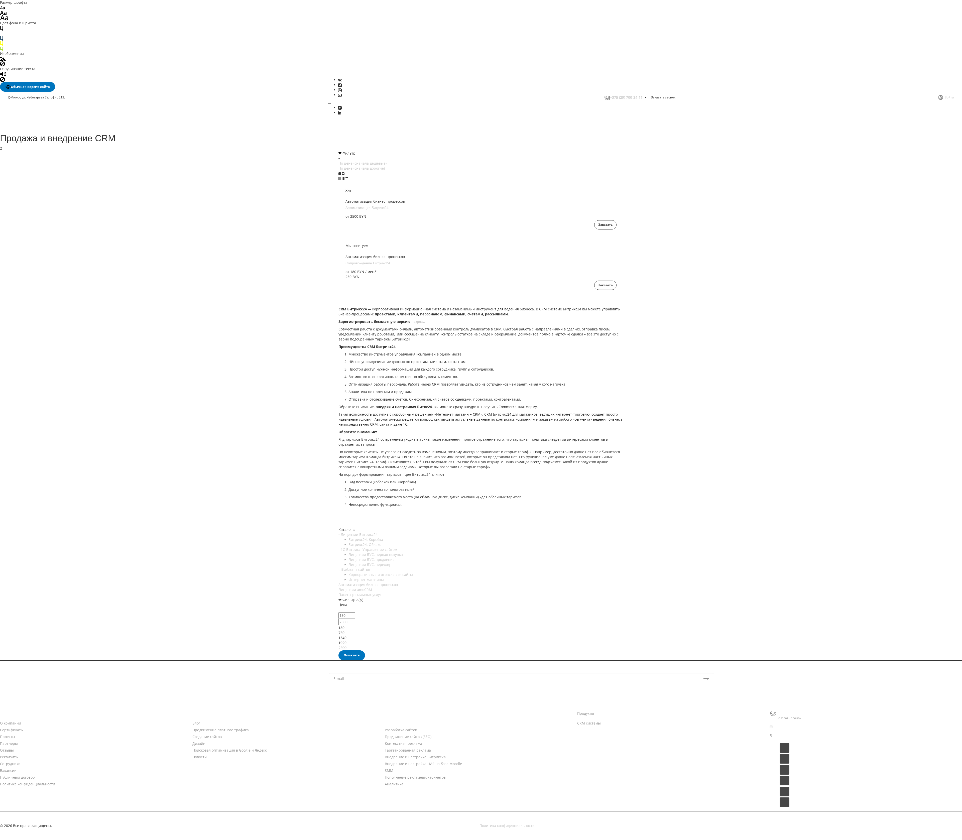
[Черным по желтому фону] (1, 43)
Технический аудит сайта (32, 297)
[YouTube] (340, 94)
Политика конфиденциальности (27, 784)
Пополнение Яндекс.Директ (34, 217)
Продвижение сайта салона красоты (41, 439)
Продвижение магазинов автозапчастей (45, 424)
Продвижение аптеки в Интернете (40, 409)
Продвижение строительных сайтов (41, 464)
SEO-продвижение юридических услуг (43, 379)
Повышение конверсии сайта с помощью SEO (46, 268)
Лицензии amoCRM (355, 589)
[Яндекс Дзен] (340, 107)
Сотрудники (10, 763)
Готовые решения (592, 742)
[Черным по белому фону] (1, 28)
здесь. (419, 321)
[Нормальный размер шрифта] (3, 12)
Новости (199, 713)
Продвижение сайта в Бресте (35, 329)
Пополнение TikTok (26, 202)
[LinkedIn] (339, 112)
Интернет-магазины (366, 579)
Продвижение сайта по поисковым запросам (49, 281)
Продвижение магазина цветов (37, 419)
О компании (10, 723)
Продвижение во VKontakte (33, 255)
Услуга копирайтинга (28, 319)
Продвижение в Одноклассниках (38, 250)
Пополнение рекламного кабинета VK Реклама (42, 210)
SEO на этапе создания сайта (35, 308)
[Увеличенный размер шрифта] (4, 17)
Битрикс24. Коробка (365, 539)
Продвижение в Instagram (32, 239)
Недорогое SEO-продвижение (35, 261)
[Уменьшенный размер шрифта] (2, 7)
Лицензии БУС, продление (371, 559)
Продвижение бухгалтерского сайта (41, 414)
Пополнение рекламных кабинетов (41, 173)
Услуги (390, 713)
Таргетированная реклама (33, 152)
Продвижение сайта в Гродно (35, 344)
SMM (15, 168)
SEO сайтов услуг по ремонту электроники (46, 374)
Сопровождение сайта (29, 287)
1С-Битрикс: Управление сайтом (368, 549)
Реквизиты (9, 757)
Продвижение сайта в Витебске (37, 334)
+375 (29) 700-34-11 (626, 97)
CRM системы (589, 723)
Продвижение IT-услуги (30, 404)
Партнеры (9, 743)
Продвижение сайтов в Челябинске (40, 354)
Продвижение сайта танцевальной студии (46, 444)
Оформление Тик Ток (28, 223)
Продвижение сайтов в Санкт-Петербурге (46, 349)
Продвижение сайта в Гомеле (35, 339)
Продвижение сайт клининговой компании (47, 434)
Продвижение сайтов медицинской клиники (48, 449)
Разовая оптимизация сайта (34, 303)
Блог (196, 723)
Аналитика (20, 178)
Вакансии (8, 770)
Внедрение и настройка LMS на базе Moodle (49, 162)
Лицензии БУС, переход (369, 564)
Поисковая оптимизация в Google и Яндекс (47, 147)
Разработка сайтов (401, 730)
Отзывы (7, 750)
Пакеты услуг (588, 733)
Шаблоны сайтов (355, 569)
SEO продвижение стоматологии (38, 359)
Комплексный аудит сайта (32, 292)
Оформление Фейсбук (29, 229)
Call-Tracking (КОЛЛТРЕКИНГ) (35, 197)
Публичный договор (17, 777)
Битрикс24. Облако (364, 544)
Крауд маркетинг (25, 313)
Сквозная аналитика (27, 186)
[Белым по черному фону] (1, 33)
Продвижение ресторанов (32, 429)
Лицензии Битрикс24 (359, 534)
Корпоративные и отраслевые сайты (380, 574)
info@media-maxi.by (794, 726)
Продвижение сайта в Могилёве (38, 324)
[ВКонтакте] (340, 79)
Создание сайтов (24, 136)
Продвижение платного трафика (38, 131)
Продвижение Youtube (29, 234)
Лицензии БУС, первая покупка (375, 554)
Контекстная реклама (403, 743)
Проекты (7, 736)
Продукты (585, 713)
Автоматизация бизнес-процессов (368, 584)
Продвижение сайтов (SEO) (408, 736)
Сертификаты (12, 730)
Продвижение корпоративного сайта (42, 276)
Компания (9, 713)
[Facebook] (340, 84)
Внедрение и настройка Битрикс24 (41, 157)
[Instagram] (340, 89)
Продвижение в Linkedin (31, 245)
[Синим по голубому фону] (1, 38)
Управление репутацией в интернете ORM (47, 191)
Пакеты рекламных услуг (359, 594)
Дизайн (16, 141)
